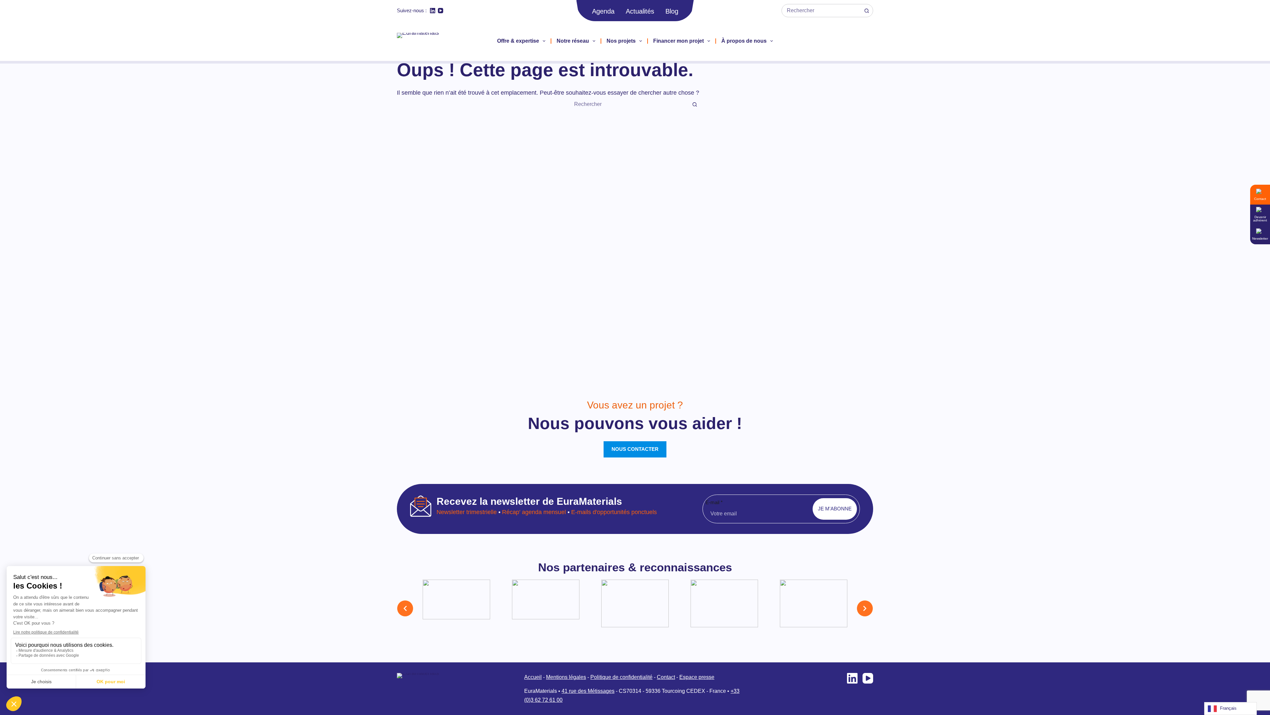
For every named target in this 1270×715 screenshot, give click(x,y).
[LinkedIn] (432, 10)
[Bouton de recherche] (866, 10)
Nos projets (621, 41)
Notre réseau (573, 41)
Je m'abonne (835, 508)
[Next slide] (865, 608)
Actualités (640, 11)
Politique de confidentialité (621, 677)
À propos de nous (744, 41)
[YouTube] (440, 10)
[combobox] (821, 10)
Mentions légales (566, 677)
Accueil (533, 677)
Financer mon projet (678, 41)
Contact (666, 677)
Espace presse (696, 677)
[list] (635, 608)
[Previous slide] (405, 608)
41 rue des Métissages (588, 691)
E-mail (714, 502)
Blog (671, 11)
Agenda (603, 11)
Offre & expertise (518, 41)
